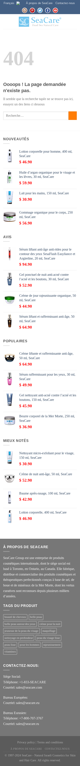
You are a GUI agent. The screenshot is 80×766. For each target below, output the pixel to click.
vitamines (10, 651)
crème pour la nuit (49, 624)
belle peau (36, 616)
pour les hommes (29, 644)
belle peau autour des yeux (19, 624)
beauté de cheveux (15, 616)
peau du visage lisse (48, 637)
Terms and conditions (50, 742)
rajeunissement (52, 644)
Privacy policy (26, 742)
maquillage (48, 630)
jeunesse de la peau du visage (21, 630)
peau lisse (10, 644)
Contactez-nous (65, 3)
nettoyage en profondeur (18, 637)
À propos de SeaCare (39, 3)
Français (9, 3)
